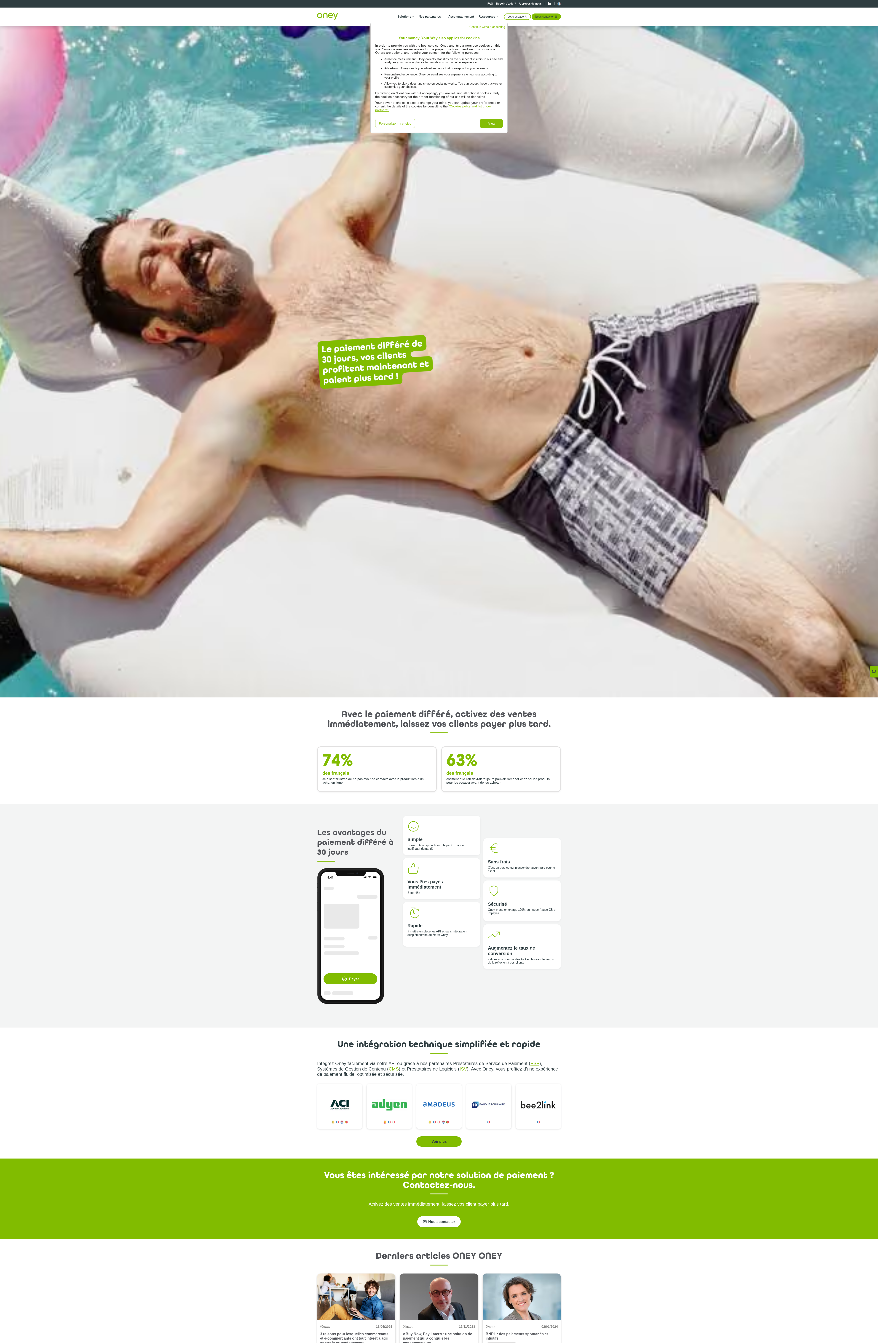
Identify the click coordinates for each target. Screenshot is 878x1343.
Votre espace (516, 16)
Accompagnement (461, 16)
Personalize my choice (395, 123)
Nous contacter (544, 16)
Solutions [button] (404, 16)
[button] (559, 3)
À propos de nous (530, 3)
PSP (534, 1063)
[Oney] (327, 16)
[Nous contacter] (874, 671)
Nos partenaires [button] (430, 16)
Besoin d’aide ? (506, 3)
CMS (394, 1068)
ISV (463, 1068)
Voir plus (439, 1141)
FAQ (490, 3)
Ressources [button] (487, 16)
